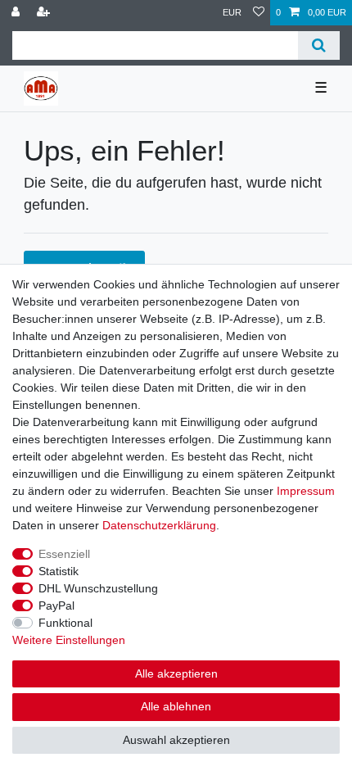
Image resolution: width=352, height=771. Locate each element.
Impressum (306, 490)
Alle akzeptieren (176, 673)
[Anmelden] (17, 12)
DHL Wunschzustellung (98, 588)
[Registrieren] (45, 12)
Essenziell (64, 553)
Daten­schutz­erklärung (159, 525)
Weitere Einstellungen (68, 639)
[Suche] (319, 45)
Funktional (65, 622)
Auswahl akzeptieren (176, 739)
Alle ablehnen (176, 706)
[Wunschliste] (258, 12)
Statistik (58, 571)
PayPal (56, 605)
